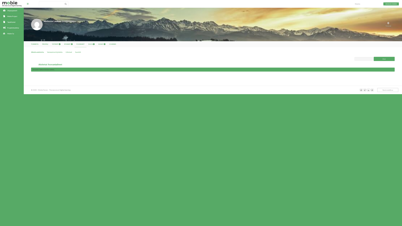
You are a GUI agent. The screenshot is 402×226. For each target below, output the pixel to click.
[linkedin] (368, 90)
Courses (112, 44)
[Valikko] (28, 4)
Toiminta (34, 44)
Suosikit (78, 52)
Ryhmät (68, 44)
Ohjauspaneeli (12, 11)
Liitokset (69, 52)
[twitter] (365, 90)
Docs (91, 44)
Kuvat (101, 44)
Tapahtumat (11, 22)
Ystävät (56, 44)
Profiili (45, 44)
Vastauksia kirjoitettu (54, 52)
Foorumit (80, 44)
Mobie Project (12, 16)
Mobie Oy (10, 34)
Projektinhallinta (13, 28)
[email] (372, 90)
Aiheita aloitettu (37, 52)
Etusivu (357, 4)
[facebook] (361, 90)
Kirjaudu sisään (391, 4)
